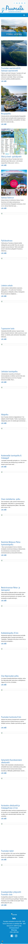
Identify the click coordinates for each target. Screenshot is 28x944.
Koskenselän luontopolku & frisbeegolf (11, 456)
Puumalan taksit (7, 850)
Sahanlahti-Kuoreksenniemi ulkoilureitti (11, 761)
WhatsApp (14, 930)
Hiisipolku (4, 414)
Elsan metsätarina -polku (10, 499)
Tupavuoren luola (7, 328)
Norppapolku (6, 113)
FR (24, 3)
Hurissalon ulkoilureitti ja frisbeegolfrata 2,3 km (10, 806)
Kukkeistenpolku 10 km (9, 632)
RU (22, 3)
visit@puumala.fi (14, 928)
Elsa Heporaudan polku (10, 675)
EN (17, 3)
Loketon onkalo (7, 285)
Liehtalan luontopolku (9, 371)
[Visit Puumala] (14, 9)
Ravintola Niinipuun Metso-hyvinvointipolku (11, 543)
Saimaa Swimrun (7, 197)
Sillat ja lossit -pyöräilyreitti (11, 156)
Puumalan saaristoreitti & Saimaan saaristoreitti (11, 69)
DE (19, 3)
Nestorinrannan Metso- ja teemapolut (10, 588)
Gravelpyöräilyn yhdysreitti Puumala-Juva (11, 893)
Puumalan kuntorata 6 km (11, 717)
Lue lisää (3, 81)
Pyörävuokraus (6, 240)
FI (14, 3)
